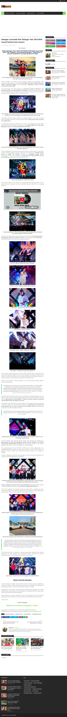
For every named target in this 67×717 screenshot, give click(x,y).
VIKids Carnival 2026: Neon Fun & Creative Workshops (6, 648)
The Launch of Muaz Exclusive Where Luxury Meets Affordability (58, 71)
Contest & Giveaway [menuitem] (20, 13)
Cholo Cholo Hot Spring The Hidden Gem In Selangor (13, 702)
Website (10, 605)
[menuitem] (2, 13)
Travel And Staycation (37, 693)
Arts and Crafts (27, 680)
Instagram (27, 605)
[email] (64, 1)
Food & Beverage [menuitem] (40, 13)
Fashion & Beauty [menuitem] (31, 13)
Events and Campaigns (9, 614)
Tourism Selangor (27, 614)
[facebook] (60, 1)
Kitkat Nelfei (5, 45)
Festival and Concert (19, 614)
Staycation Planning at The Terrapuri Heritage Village (57, 89)
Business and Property (35, 680)
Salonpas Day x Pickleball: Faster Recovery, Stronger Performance (21, 648)
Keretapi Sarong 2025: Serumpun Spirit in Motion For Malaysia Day (58, 83)
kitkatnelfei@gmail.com (35, 611)
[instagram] (62, 1)
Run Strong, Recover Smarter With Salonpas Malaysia (37, 648)
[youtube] (61, 46)
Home (2, 36)
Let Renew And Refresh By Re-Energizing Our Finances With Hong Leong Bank (13, 695)
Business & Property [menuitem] (9, 13)
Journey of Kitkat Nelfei (12, 715)
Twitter (35, 605)
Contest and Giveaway (28, 682)
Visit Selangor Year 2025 (8, 36)
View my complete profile (56, 56)
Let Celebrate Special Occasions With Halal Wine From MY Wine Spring (13, 708)
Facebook (18, 605)
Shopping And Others (28, 693)
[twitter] (61, 43)
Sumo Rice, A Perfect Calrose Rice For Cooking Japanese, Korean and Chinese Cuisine (58, 96)
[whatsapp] (50, 46)
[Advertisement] (33, 24)
